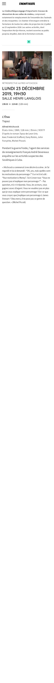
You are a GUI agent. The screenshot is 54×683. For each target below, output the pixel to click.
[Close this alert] (28, 41)
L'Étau (6, 117)
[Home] (27, 3)
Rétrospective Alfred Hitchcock (19, 83)
